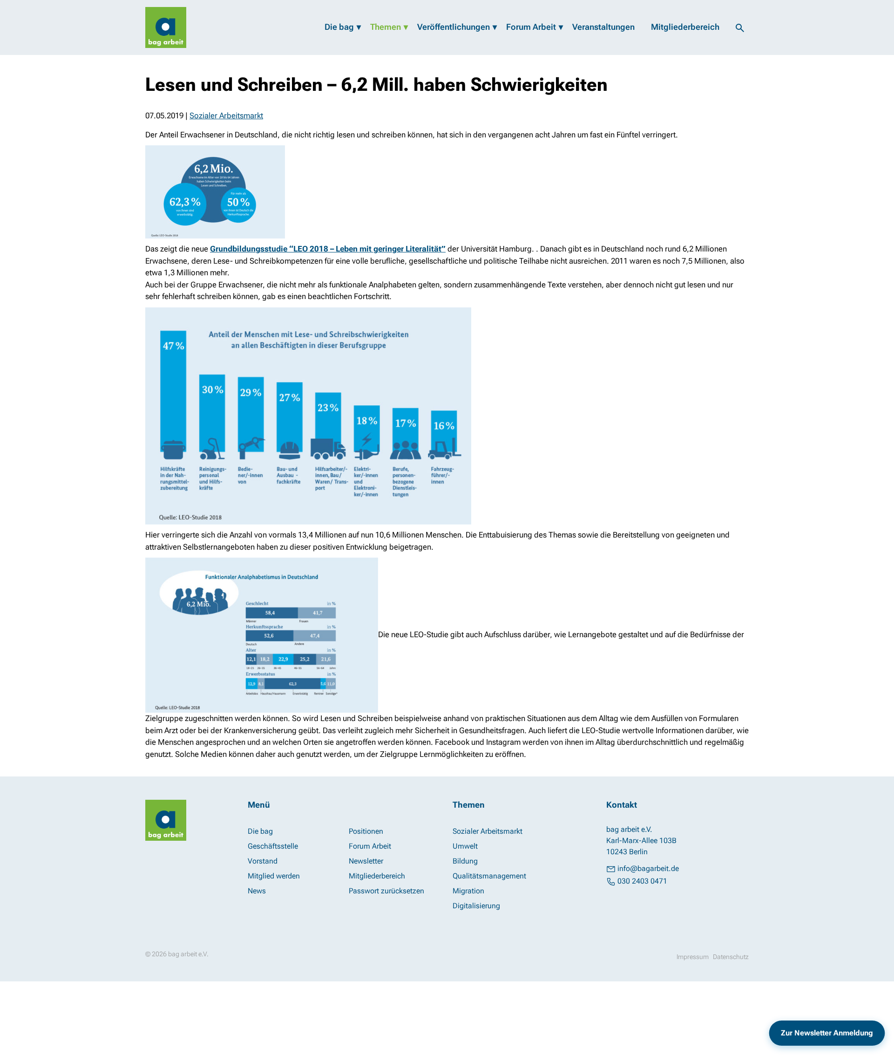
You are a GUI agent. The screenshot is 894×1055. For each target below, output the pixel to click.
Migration (468, 890)
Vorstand (263, 861)
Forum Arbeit (531, 27)
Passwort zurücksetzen (386, 890)
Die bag (339, 27)
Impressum (693, 956)
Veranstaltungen (603, 27)
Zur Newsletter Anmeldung (827, 1033)
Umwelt (465, 846)
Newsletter (366, 861)
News (257, 890)
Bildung (465, 861)
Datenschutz (731, 956)
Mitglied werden (274, 875)
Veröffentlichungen (453, 27)
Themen (385, 27)
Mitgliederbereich (685, 27)
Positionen (366, 831)
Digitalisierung (476, 905)
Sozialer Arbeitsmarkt (226, 115)
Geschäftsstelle (273, 846)
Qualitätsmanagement (489, 875)
